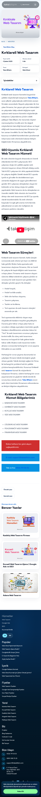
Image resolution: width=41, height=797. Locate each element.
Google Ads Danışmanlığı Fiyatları (13, 690)
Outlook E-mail (7, 737)
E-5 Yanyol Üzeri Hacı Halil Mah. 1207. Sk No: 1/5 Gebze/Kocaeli (13, 771)
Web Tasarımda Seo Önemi (11, 676)
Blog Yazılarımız (7, 733)
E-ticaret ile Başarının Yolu (10, 656)
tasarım (8, 370)
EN (10, 635)
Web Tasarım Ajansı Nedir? (10, 649)
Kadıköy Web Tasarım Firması (16, 535)
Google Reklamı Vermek (10, 669)
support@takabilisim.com (15, 763)
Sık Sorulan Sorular (8, 740)
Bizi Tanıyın (5, 743)
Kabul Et (20, 791)
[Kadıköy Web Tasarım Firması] (20, 523)
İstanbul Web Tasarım (9, 706)
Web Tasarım (6, 620)
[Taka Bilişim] (10, 5)
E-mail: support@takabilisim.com (20, 457)
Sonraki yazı (8, 496)
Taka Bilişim (7, 70)
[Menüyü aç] (35, 4)
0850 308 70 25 (12, 758)
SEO (3, 626)
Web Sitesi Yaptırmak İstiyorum (12, 646)
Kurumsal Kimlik (7, 630)
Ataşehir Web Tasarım (9, 716)
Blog (3, 41)
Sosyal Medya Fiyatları (9, 696)
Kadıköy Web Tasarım (9, 713)
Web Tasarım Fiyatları (9, 686)
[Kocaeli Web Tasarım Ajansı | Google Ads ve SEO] (20, 552)
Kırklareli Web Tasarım (17, 89)
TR (5, 635)
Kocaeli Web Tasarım (9, 710)
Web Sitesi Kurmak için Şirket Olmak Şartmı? (17, 673)
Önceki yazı (8, 490)
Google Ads (6, 623)
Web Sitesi (11, 41)
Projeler (4, 730)
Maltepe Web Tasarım (9, 720)
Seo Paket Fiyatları (8, 693)
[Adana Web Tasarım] (20, 583)
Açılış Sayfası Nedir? (8, 659)
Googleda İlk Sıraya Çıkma (10, 652)
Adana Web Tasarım (12, 595)
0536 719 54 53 (25, 4)
